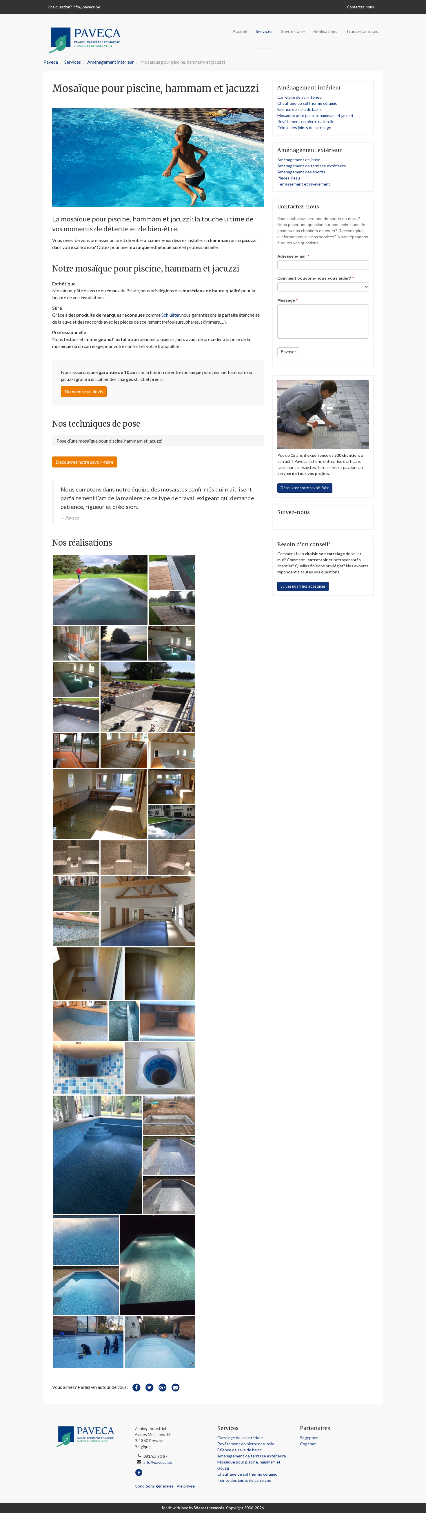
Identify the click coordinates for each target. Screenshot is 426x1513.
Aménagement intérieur (110, 62)
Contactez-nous (360, 7)
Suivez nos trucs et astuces (303, 586)
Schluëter (170, 315)
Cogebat (308, 1443)
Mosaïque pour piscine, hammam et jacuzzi (315, 115)
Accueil (239, 31)
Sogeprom (309, 1437)
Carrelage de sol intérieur (300, 97)
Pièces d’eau (288, 177)
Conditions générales (154, 1485)
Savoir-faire (293, 31)
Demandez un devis (84, 391)
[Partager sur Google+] (162, 1387)
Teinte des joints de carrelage (304, 127)
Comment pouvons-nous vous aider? (315, 278)
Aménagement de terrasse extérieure (311, 165)
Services (264, 31)
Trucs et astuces (362, 31)
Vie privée (185, 1485)
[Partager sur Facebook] (136, 1387)
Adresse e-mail (293, 256)
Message (287, 300)
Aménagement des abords (301, 171)
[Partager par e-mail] (175, 1387)
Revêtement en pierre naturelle (305, 121)
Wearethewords (209, 1507)
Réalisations (325, 31)
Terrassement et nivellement (303, 183)
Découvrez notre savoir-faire (84, 462)
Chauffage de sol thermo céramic (307, 103)
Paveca (50, 62)
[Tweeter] (149, 1387)
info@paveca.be (86, 7)
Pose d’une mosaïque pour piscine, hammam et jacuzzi (109, 440)
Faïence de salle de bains (299, 109)
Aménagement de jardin (299, 159)
